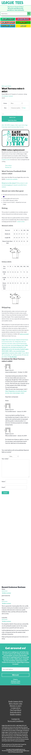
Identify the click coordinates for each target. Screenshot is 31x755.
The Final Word (15, 710)
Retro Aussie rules (15, 704)
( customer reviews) (7, 96)
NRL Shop (19, 737)
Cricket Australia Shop (19, 740)
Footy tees (4, 127)
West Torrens (20, 127)
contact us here (20, 221)
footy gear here (19, 746)
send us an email (24, 334)
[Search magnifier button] (29, 13)
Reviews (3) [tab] (8, 167)
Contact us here (6, 159)
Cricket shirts (15, 708)
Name (4, 481)
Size (5, 108)
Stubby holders (15, 714)
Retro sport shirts (6, 86)
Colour (5, 103)
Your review (5, 458)
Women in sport (15, 706)
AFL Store (11, 735)
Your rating (5, 456)
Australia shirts (15, 712)
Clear (24, 108)
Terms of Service (16, 752)
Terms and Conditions (15, 721)
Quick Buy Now (12, 120)
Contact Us (15, 719)
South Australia (12, 127)
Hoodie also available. (12, 179)
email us (9, 185)
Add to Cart (12, 117)
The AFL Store (13, 356)
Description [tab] (8, 165)
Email (4, 487)
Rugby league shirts (15, 701)
